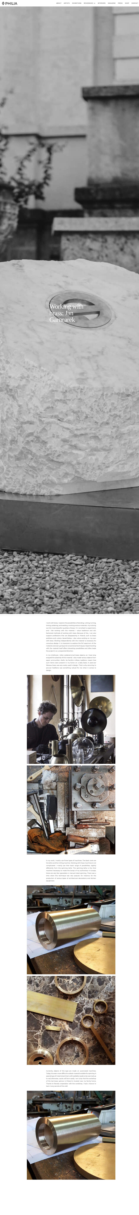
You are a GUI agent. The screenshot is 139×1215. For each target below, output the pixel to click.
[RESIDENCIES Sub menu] (94, 3)
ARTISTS (67, 3)
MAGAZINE (112, 3)
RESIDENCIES (88, 3)
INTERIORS (102, 3)
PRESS (120, 3)
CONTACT (135, 3)
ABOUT (58, 3)
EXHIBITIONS (76, 3)
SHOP (127, 3)
